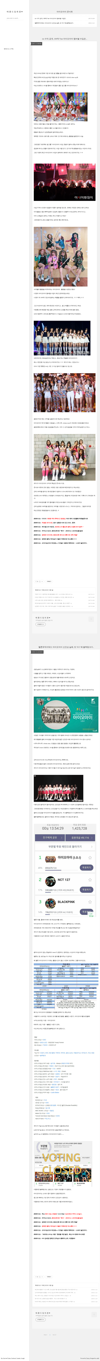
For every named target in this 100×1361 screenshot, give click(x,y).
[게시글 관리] (42, 581)
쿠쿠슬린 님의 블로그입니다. (44, 620)
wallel (97, 1358)
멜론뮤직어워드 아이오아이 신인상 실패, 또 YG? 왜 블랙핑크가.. (54, 23)
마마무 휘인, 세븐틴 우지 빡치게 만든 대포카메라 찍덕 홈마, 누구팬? (54, 1301)
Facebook (13, 1358)
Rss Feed (3, 1358)
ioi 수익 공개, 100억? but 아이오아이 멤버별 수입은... (51, 18)
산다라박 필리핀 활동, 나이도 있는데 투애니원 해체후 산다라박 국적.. (54, 1292)
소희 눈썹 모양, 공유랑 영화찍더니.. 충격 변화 (47, 600)
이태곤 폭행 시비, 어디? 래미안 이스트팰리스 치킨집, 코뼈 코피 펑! (53, 597)
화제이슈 (8, 49)
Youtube (18, 1358)
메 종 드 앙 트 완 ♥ (15, 12)
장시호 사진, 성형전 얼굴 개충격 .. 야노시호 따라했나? (50, 1298)
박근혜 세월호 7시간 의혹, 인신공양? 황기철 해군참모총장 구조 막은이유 (55, 1289)
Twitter (9, 1358)
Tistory (88, 1358)
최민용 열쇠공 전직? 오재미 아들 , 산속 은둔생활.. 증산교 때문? (52, 603)
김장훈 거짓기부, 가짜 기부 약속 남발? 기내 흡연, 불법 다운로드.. (53, 606)
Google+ (23, 1358)
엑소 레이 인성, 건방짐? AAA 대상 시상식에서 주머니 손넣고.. (52, 1295)
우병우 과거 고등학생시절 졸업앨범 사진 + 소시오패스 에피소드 (53, 594)
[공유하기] (40, 581)
